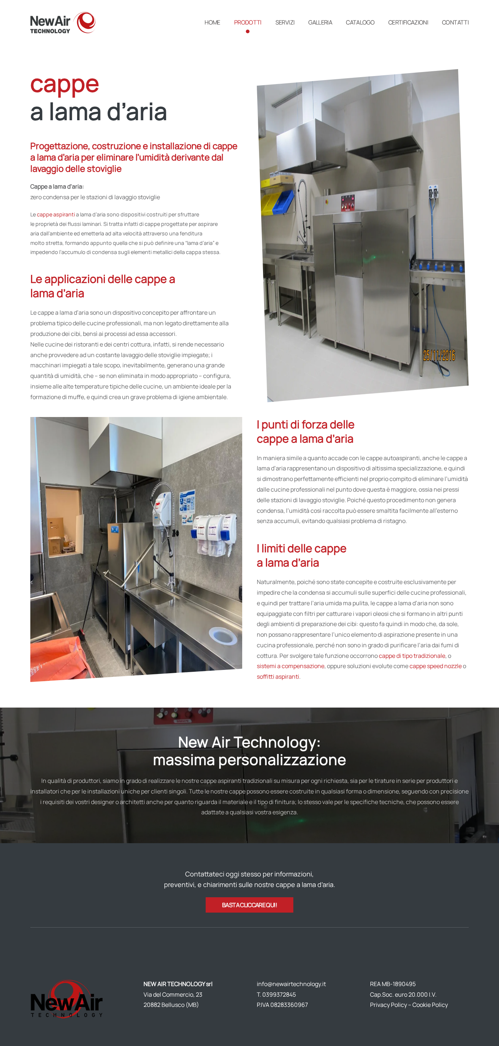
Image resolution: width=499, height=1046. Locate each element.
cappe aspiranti (56, 214)
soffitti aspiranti (278, 676)
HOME (212, 22)
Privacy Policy (388, 1005)
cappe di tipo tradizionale (412, 656)
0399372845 (279, 994)
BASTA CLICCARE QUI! (249, 905)
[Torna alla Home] (64, 22)
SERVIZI (285, 22)
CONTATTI (455, 22)
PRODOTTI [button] (248, 22)
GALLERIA (320, 22)
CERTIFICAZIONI (408, 22)
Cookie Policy (430, 1005)
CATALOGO (360, 22)
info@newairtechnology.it (291, 984)
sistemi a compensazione (290, 666)
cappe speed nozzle (436, 666)
